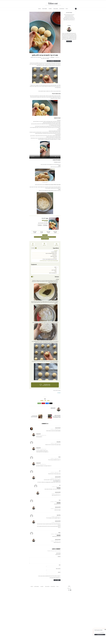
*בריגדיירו (58, 392)
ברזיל (36, 57)
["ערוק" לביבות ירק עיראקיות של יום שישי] (40, 416)
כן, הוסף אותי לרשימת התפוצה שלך (55, 577)
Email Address (58, 568)
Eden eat (53, 3)
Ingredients (56, 245)
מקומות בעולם (44, 8)
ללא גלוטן (32, 57)
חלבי (34, 57)
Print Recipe (45, 225)
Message (59, 556)
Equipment (44, 245)
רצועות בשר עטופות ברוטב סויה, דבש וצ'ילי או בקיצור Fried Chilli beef (56, 416)
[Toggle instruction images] (32, 276)
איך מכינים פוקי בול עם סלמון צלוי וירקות (69, 18)
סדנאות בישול (56, 8)
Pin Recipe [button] (40, 225)
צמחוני (43, 58)
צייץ (50, 403)
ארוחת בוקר (39, 57)
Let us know (45, 385)
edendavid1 (52, 57)
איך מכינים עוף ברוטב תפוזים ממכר (69, 17)
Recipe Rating (58, 553)
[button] (57, 250)
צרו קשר (39, 8)
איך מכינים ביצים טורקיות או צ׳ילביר (69, 14)
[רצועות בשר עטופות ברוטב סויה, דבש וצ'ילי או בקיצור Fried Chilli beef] (50, 416)
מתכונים (50, 8)
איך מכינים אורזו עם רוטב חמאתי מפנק (69, 19)
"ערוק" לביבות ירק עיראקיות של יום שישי (34, 416)
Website (59, 572)
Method (33, 245)
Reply (55, 429)
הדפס (39, 403)
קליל (41, 58)
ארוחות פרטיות (61, 8)
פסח (45, 58)
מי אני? (67, 8)
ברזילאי (48, 400)
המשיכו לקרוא (69, 41)
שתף (46, 403)
